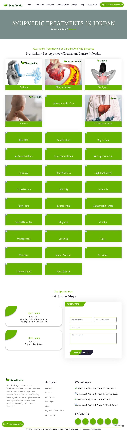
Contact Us (92, 5)
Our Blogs (49, 402)
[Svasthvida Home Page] (13, 4)
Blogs (74, 5)
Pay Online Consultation (112, 4)
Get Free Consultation (13, 424)
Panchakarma (63, 5)
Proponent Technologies (91, 429)
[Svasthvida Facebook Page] (78, 421)
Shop (82, 5)
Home (30, 5)
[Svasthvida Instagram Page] (85, 421)
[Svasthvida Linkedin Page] (108, 421)
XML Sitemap (50, 415)
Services (50, 5)
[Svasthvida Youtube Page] (115, 421)
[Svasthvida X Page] (93, 421)
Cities (63, 29)
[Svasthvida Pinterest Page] (100, 421)
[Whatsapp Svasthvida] (119, 425)
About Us (39, 5)
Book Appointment (81, 352)
